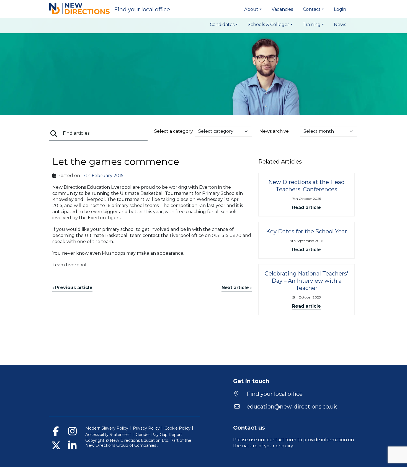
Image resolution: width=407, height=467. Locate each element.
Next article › (236, 287)
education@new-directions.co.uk (292, 406)
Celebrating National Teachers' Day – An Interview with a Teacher (306, 280)
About (251, 9)
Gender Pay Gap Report (159, 434)
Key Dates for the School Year (306, 231)
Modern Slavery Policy (106, 428)
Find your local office (274, 394)
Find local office (142, 9)
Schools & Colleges (268, 24)
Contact (312, 9)
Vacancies (282, 9)
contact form (281, 439)
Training (312, 24)
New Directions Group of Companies (121, 445)
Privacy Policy (146, 428)
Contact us (249, 427)
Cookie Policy (177, 428)
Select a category (173, 131)
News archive (274, 131)
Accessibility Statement (108, 434)
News (340, 24)
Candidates (222, 24)
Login (340, 9)
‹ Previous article (72, 287)
